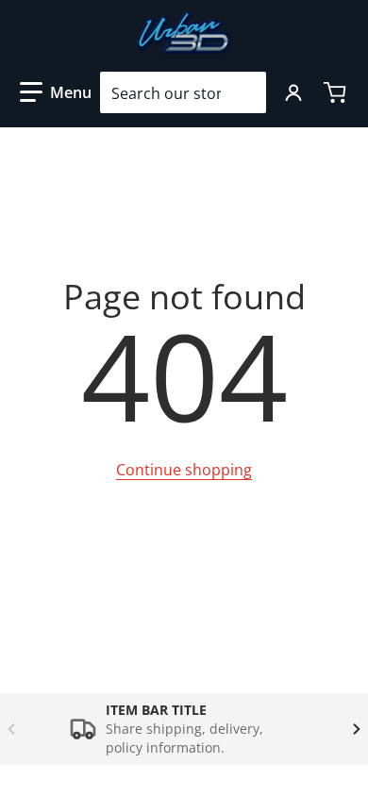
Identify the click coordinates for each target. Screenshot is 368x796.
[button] (55, 92)
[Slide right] (356, 729)
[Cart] (337, 92)
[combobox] (183, 92)
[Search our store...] (244, 92)
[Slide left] (11, 729)
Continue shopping (184, 469)
